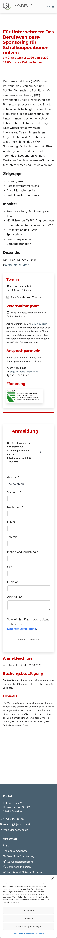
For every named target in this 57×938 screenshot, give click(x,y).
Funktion (13, 582)
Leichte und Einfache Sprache (24, 872)
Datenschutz (18, 934)
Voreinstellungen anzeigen (28, 926)
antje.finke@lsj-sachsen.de (24, 371)
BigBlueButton (39, 323)
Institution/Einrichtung (22, 552)
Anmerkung (15, 597)
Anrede (13, 477)
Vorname (14, 492)
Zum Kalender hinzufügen (24, 297)
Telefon (12, 537)
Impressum (40, 934)
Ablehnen (28, 918)
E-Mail (12, 522)
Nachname (15, 507)
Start (6, 845)
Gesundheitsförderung (20, 861)
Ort (10, 567)
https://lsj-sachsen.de (15, 830)
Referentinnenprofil (16, 265)
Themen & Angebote (15, 851)
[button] (52, 878)
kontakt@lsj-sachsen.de (17, 824)
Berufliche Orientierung (20, 856)
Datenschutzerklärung (21, 629)
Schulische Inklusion (18, 867)
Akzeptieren (28, 910)
